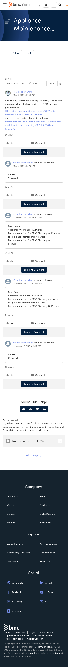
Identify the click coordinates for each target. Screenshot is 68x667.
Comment (40, 143)
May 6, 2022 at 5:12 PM (24, 165)
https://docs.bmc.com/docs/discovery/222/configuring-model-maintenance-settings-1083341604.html (33, 123)
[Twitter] (37, 409)
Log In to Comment (34, 151)
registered (34, 653)
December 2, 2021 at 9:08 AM (27, 345)
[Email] (23, 409)
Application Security (42, 635)
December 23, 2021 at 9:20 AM (27, 217)
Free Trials (20, 632)
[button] (60, 441)
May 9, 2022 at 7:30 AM (24, 94)
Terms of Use (44, 646)
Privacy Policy (46, 632)
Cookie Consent (35, 638)
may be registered (53, 653)
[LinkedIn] (44, 409)
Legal (32, 632)
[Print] (30, 409)
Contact (7, 632)
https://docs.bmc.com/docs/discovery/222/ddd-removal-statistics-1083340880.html (30, 112)
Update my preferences (17, 635)
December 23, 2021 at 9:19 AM (27, 283)
